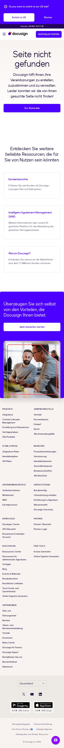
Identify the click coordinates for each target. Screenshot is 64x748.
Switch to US (19, 17)
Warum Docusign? (19, 253)
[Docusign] (18, 34)
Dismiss (48, 17)
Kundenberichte (18, 179)
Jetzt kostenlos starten (32, 327)
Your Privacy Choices (20, 729)
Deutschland (26, 683)
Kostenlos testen (48, 34)
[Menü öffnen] (4, 34)
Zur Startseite (32, 108)
